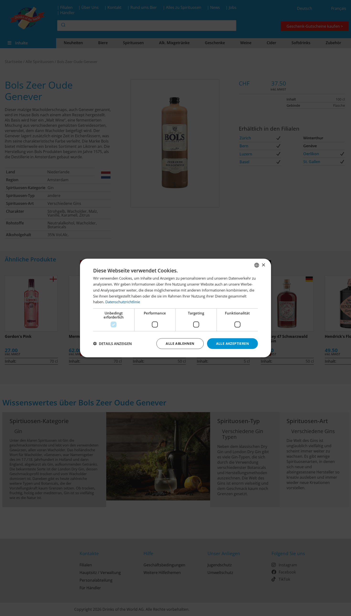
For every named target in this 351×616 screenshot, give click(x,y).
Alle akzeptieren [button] (232, 343)
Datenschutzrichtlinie (122, 301)
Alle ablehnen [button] (180, 343)
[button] (112, 343)
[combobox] (256, 265)
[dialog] (175, 308)
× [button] (263, 265)
